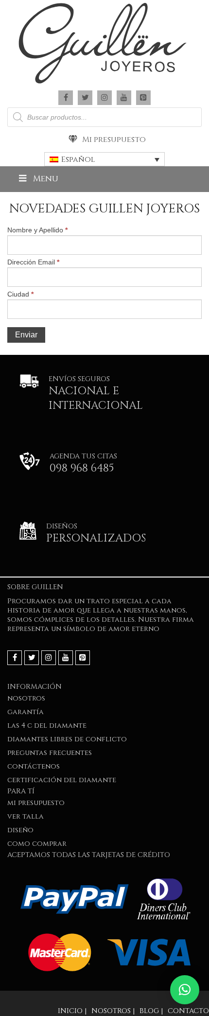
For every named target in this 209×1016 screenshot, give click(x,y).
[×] (184, 989)
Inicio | (72, 1011)
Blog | (151, 1011)
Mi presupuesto (114, 139)
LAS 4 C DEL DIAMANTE (47, 725)
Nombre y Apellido (37, 230)
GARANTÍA (25, 712)
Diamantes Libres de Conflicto (67, 739)
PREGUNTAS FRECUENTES (49, 752)
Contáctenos (33, 766)
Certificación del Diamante (61, 780)
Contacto (188, 1011)
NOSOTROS (26, 698)
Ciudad (20, 294)
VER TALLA (25, 816)
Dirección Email (33, 262)
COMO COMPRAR (37, 843)
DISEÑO (20, 830)
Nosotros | (113, 1011)
